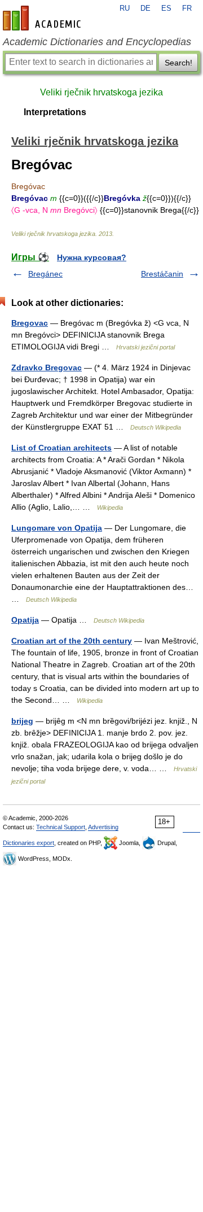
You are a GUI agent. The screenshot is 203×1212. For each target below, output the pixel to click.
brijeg (22, 720)
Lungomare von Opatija (56, 527)
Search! (178, 62)
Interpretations (55, 112)
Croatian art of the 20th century (71, 640)
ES (166, 8)
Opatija (25, 619)
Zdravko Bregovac (46, 367)
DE (145, 8)
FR (187, 8)
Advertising (103, 827)
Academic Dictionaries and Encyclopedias (97, 41)
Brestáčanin (162, 273)
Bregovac (29, 322)
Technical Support (60, 827)
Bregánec (45, 273)
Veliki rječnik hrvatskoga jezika (101, 92)
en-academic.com (43, 18)
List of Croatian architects (61, 447)
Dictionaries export (28, 842)
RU (125, 8)
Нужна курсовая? (91, 257)
